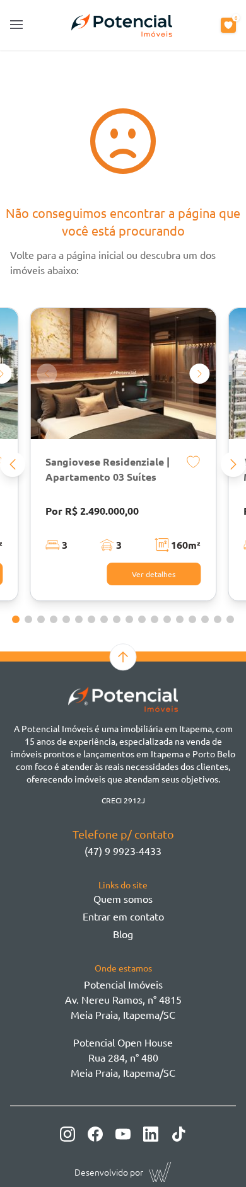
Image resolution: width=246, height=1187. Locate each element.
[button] (12, 464)
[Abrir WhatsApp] (214, 1155)
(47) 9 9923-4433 (123, 850)
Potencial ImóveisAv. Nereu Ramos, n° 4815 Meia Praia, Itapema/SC (123, 999)
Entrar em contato (123, 916)
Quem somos (123, 898)
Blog (123, 933)
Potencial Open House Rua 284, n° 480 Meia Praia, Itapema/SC (123, 1057)
